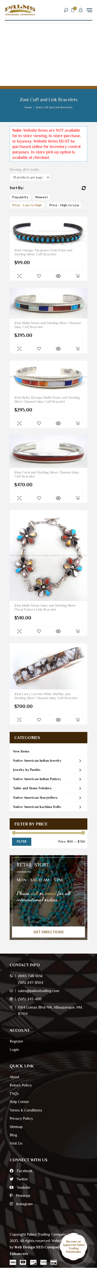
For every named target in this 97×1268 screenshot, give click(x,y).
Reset (83, 188)
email (50, 893)
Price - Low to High (27, 205)
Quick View (19, 275)
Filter (22, 841)
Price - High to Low (64, 205)
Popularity (20, 197)
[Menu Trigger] (89, 10)
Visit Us (16, 1143)
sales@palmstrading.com (38, 991)
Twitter (22, 1179)
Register (16, 1041)
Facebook (24, 1171)
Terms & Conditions (26, 1110)
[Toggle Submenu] (80, 760)
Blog (13, 1135)
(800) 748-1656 (30, 976)
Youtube (23, 1187)
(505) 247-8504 (30, 983)
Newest (41, 197)
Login (14, 1050)
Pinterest (22, 1196)
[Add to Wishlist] (38, 275)
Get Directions (48, 932)
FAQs (14, 1093)
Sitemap (16, 1127)
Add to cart (77, 275)
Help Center (19, 1102)
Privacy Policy (21, 1118)
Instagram (24, 1204)
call (34, 893)
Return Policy (21, 1085)
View (58, 275)
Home (28, 107)
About (14, 1077)
